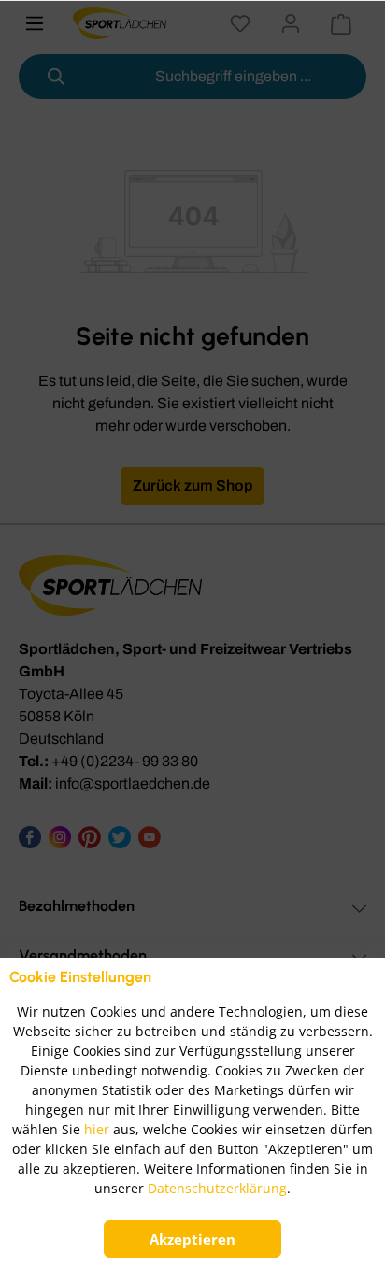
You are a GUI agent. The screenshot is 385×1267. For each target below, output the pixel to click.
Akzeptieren (192, 1239)
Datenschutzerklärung (217, 1188)
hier (96, 1129)
